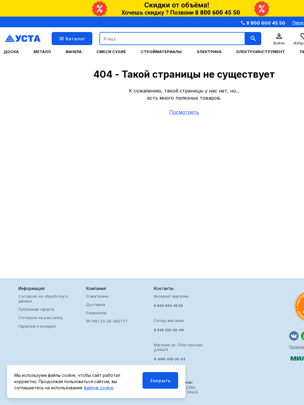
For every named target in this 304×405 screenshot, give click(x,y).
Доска (11, 52)
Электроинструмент (260, 52)
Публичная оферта (36, 309)
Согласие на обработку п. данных (43, 298)
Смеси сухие (111, 52)
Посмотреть (184, 112)
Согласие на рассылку (40, 317)
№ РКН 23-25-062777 (106, 321)
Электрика (209, 52)
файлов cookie (98, 387)
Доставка (95, 304)
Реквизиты (96, 312)
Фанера (73, 52)
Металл (42, 52)
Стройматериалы (161, 52)
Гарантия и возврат (37, 326)
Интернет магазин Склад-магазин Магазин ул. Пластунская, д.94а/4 (178, 327)
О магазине (97, 296)
